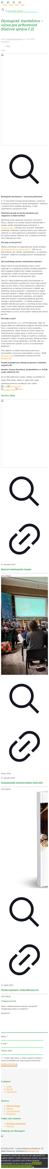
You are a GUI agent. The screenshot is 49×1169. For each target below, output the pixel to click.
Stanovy (10, 1108)
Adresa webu (6, 1051)
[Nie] (33, 1167)
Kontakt (10, 1089)
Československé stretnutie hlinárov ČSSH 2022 (22, 783)
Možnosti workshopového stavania (16, 569)
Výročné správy (13, 1111)
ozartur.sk (6, 358)
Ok (34, 1163)
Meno (4, 1036)
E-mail (4, 1043)
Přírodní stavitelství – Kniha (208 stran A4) (19, 990)
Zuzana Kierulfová (14, 39)
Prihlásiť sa (11, 1114)
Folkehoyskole (7, 228)
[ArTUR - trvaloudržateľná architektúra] (12, 4)
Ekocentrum (12, 1092)
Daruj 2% (10, 1126)
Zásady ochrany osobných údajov (16, 1166)
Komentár (6, 1013)
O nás (9, 1086)
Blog (8, 46)
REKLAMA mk (33, 1151)
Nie (39, 1163)
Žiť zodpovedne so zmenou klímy (16, 249)
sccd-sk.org (7, 356)
